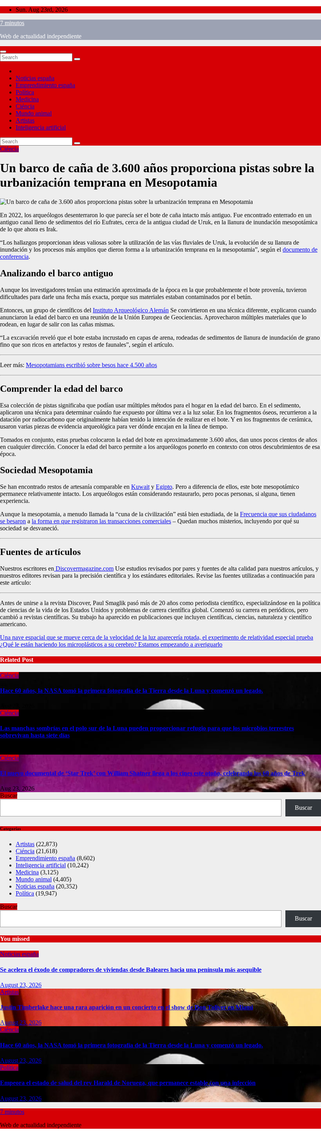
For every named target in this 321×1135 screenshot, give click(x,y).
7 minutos (12, 23)
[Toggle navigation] (3, 51)
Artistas (25, 120)
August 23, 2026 (20, 985)
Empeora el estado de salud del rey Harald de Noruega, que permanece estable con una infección (128, 1082)
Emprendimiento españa (45, 85)
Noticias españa (35, 78)
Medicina (27, 99)
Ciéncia (25, 106)
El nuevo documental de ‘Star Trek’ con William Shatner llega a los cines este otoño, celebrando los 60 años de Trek (152, 773)
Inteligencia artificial (41, 127)
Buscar (8, 795)
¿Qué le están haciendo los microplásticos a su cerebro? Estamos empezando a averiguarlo (111, 644)
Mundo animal (34, 113)
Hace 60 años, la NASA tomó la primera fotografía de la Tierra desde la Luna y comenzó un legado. (131, 690)
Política (25, 92)
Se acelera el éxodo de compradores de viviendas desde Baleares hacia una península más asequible (130, 969)
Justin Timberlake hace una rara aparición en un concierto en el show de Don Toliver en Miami (126, 1007)
